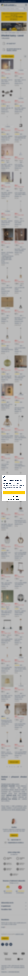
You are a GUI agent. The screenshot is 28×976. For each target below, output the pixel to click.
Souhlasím (14, 493)
